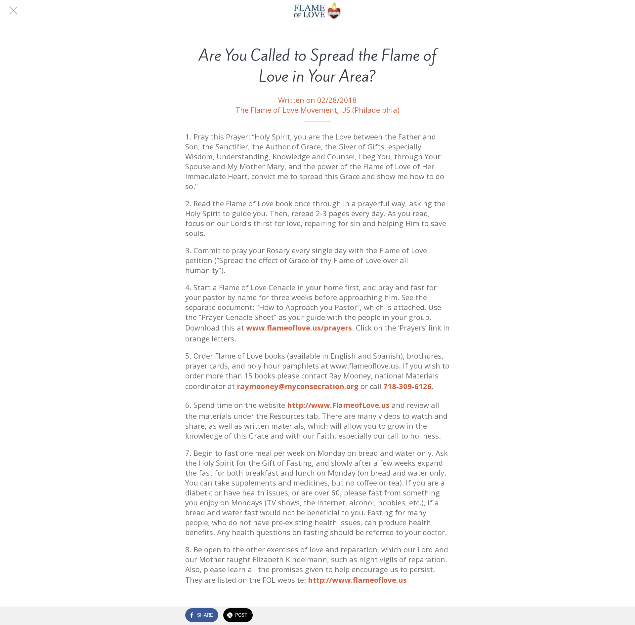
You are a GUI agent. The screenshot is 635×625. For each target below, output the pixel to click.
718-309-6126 (407, 386)
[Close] (13, 11)
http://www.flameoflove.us (357, 580)
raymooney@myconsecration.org (298, 386)
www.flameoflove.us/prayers (299, 327)
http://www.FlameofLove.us (338, 405)
